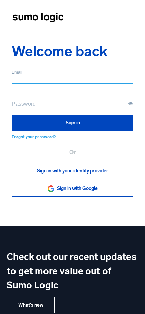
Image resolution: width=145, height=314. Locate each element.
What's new (31, 305)
